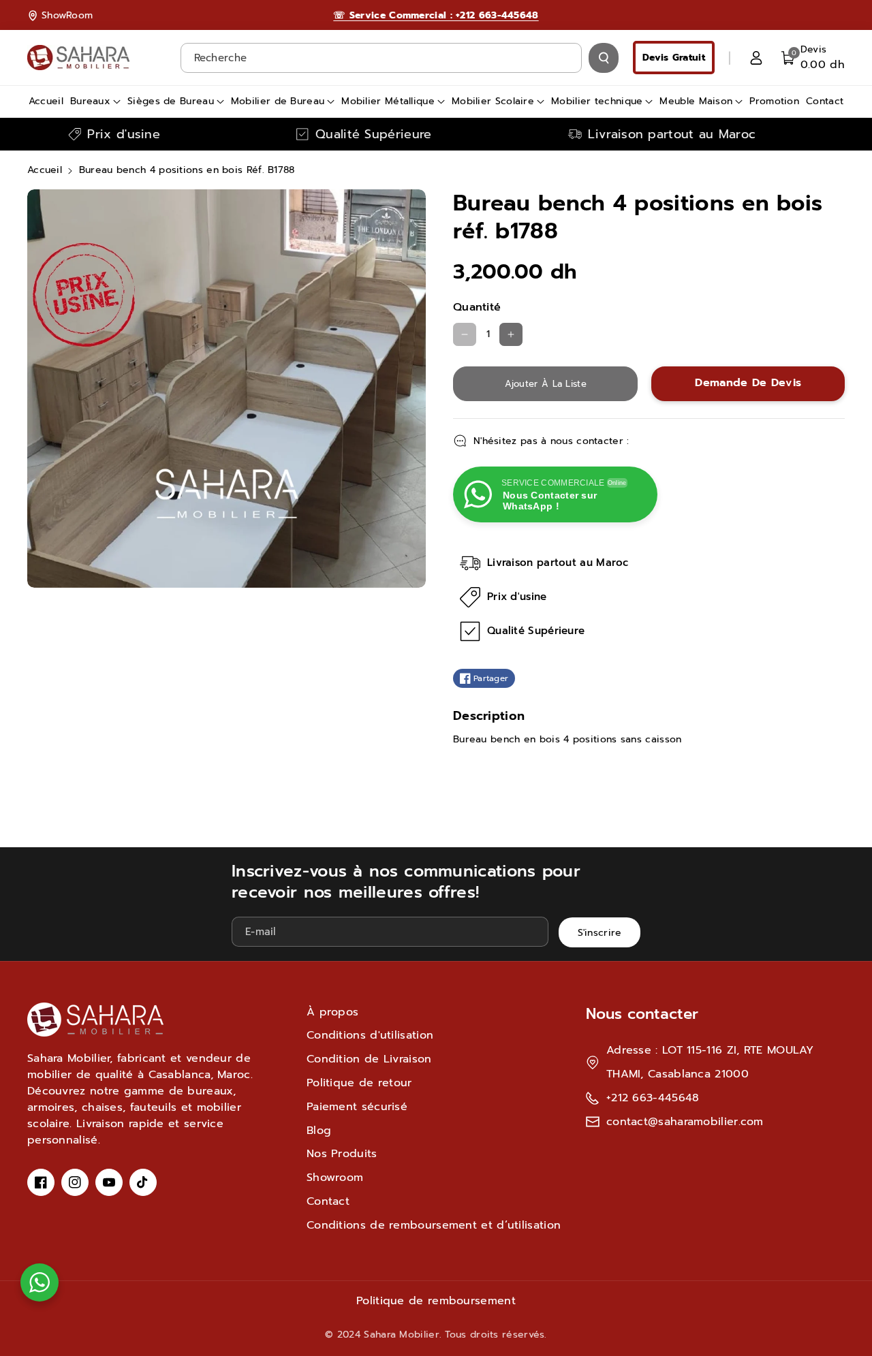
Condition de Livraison (369, 1059)
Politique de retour (359, 1083)
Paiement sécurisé (357, 1107)
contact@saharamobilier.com (685, 1122)
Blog (319, 1130)
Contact (328, 1201)
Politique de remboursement (436, 1301)
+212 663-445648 (653, 1098)
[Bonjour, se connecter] (756, 58)
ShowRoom (67, 15)
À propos (332, 1012)
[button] (813, 57)
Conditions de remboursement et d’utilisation (434, 1225)
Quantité (477, 307)
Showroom (335, 1177)
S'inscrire (600, 933)
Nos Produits (342, 1154)
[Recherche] (604, 58)
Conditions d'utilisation (370, 1035)
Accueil (44, 170)
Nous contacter (642, 1014)
